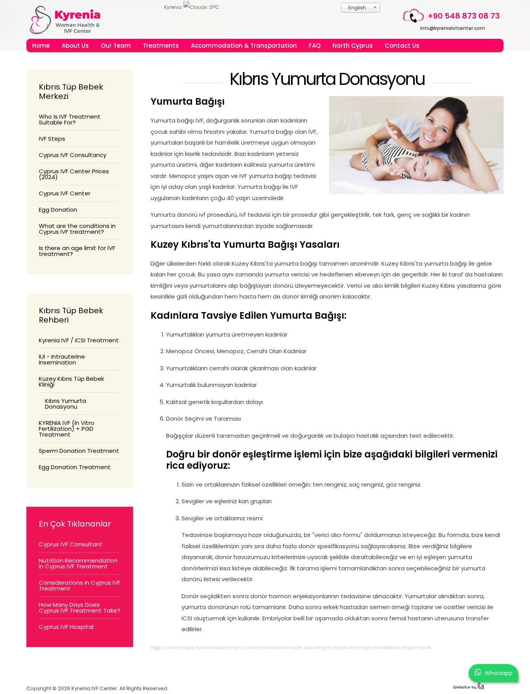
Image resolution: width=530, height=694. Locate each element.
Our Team (116, 45)
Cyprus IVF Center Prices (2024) (74, 174)
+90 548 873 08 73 (464, 15)
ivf (243, 648)
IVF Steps (52, 139)
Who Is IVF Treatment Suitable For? (69, 119)
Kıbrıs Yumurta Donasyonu (327, 79)
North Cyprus (353, 45)
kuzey (297, 648)
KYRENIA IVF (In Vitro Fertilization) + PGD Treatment (66, 428)
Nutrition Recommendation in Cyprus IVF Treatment (78, 563)
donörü (340, 648)
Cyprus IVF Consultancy (72, 155)
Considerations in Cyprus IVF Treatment (79, 585)
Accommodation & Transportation (244, 45)
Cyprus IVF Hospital (66, 627)
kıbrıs (309, 648)
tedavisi (392, 648)
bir (211, 648)
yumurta (172, 648)
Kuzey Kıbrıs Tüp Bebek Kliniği (71, 381)
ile (351, 648)
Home (41, 45)
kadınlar (223, 648)
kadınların (280, 648)
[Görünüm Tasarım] (468, 688)
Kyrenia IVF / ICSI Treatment (79, 340)
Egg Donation (58, 209)
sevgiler (409, 648)
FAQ (314, 45)
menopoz (364, 648)
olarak (424, 648)
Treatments (161, 45)
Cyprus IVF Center (64, 193)
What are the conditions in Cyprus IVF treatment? (77, 229)
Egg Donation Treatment (75, 467)
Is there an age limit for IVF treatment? (77, 251)
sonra (262, 648)
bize (378, 648)
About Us (75, 45)
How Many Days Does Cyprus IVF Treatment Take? (79, 608)
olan (251, 648)
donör (201, 648)
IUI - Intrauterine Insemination (62, 359)
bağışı (188, 648)
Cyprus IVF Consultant (70, 544)
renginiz (324, 648)
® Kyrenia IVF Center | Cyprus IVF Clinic (68, 20)
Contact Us (402, 45)
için (236, 648)
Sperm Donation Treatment (79, 451)
